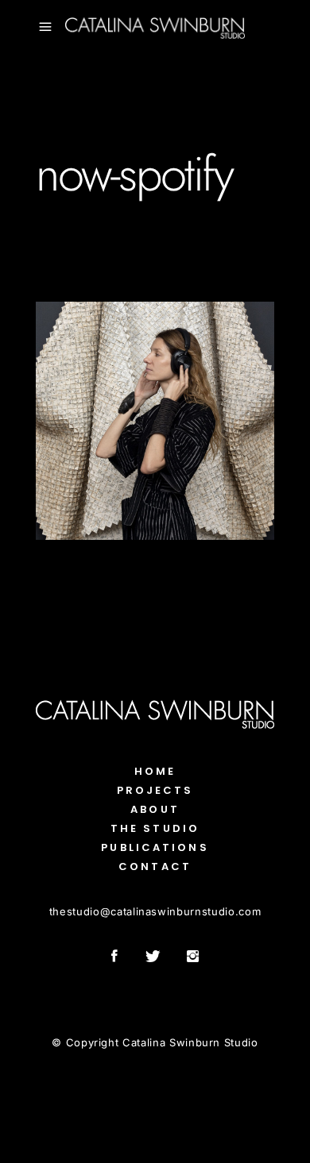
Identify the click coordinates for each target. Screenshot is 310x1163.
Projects (155, 790)
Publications (154, 847)
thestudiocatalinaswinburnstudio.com (155, 911)
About (155, 809)
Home (155, 771)
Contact (155, 866)
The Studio (155, 828)
